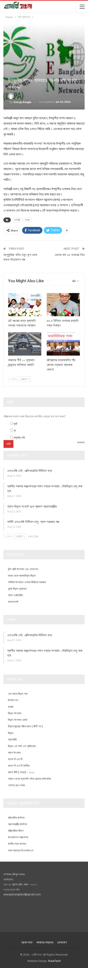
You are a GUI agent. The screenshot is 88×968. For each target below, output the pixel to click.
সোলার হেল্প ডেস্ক (16, 785)
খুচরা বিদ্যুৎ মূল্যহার (17, 588)
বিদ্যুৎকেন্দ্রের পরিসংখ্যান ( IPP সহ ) (25, 726)
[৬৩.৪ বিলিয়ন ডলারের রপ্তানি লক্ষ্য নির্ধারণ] (63, 304)
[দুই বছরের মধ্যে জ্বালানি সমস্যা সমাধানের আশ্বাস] (24, 304)
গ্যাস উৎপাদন (14, 752)
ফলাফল (81, 442)
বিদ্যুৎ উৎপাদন (14, 713)
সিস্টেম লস (13, 700)
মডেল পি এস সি (15, 759)
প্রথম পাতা (26, 942)
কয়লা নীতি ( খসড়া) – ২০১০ (21, 772)
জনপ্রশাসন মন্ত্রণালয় (18, 837)
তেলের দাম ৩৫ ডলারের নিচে (70, 255)
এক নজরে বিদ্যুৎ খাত (18, 693)
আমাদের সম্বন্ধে (44, 942)
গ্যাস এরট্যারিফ (15, 595)
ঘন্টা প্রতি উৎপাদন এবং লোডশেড (23, 569)
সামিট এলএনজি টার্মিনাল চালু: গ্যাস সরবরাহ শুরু (33, 522)
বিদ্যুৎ (11, 733)
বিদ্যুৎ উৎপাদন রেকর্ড (17, 720)
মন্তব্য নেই (19, 437)
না (15, 430)
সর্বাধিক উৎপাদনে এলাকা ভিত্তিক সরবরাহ (27, 582)
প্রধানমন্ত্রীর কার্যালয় (17, 824)
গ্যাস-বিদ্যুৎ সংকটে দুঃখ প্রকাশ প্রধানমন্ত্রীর (32, 506)
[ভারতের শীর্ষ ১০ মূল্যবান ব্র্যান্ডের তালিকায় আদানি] (24, 344)
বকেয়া (11, 706)
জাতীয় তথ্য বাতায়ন (17, 843)
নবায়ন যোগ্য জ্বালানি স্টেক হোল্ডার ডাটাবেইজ (29, 778)
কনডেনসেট (13, 601)
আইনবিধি (12, 739)
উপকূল (27, 220)
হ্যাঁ (15, 424)
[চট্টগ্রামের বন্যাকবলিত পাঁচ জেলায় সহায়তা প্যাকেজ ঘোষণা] (63, 344)
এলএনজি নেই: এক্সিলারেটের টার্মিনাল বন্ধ (29, 471)
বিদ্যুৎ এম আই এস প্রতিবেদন (22, 746)
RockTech (54, 961)
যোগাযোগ (62, 942)
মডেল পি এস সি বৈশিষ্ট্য (19, 765)
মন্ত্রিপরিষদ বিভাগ (15, 830)
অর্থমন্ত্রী (17, 220)
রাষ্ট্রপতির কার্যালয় (16, 817)
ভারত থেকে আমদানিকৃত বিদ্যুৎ (22, 575)
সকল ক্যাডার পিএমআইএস (20, 850)
